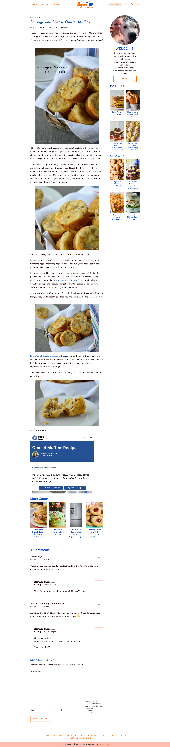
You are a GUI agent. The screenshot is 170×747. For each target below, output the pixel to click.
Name (34, 710)
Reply (99, 557)
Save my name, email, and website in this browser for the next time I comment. (94, 706)
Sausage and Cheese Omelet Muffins (47, 356)
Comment (36, 671)
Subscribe (115, 4)
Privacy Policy (104, 744)
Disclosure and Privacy (85, 738)
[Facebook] (132, 4)
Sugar (38, 17)
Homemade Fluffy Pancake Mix (70, 280)
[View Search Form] (137, 4)
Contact (93, 735)
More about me (124, 79)
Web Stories (119, 735)
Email (60, 710)
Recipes (56, 4)
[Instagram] (126, 4)
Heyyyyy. (45, 4)
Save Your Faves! (63, 735)
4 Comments (65, 27)
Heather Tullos (38, 27)
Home (34, 4)
